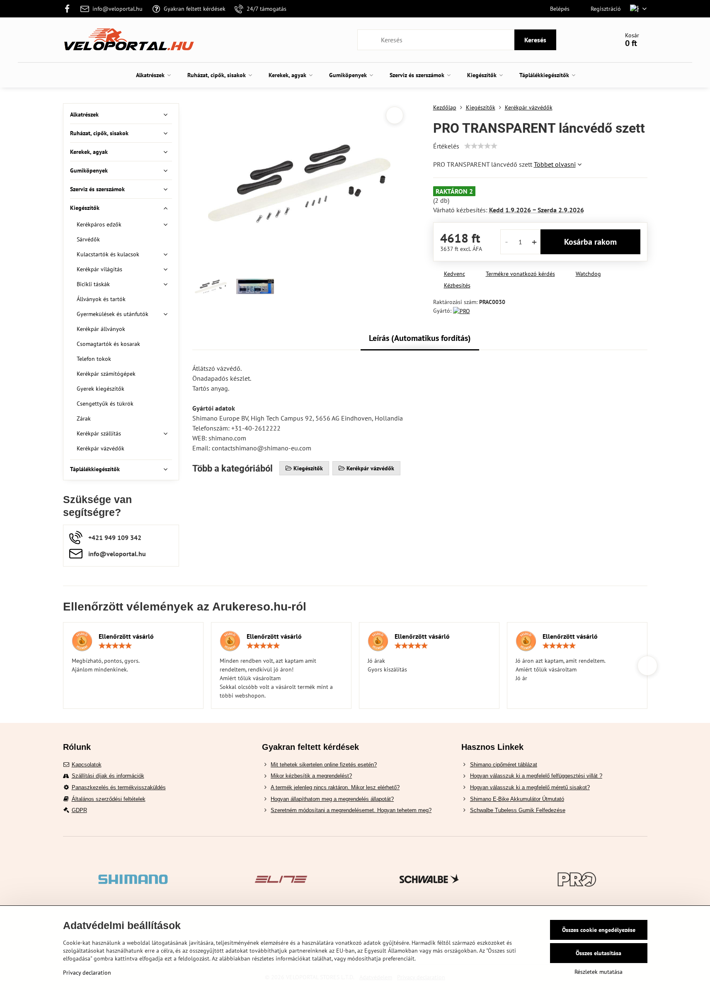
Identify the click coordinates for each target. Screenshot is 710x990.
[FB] (70, 8)
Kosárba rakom (590, 241)
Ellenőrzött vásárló (126, 636)
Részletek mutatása (598, 971)
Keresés (535, 40)
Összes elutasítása (598, 953)
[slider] (480, 146)
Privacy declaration (87, 972)
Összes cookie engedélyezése (598, 930)
